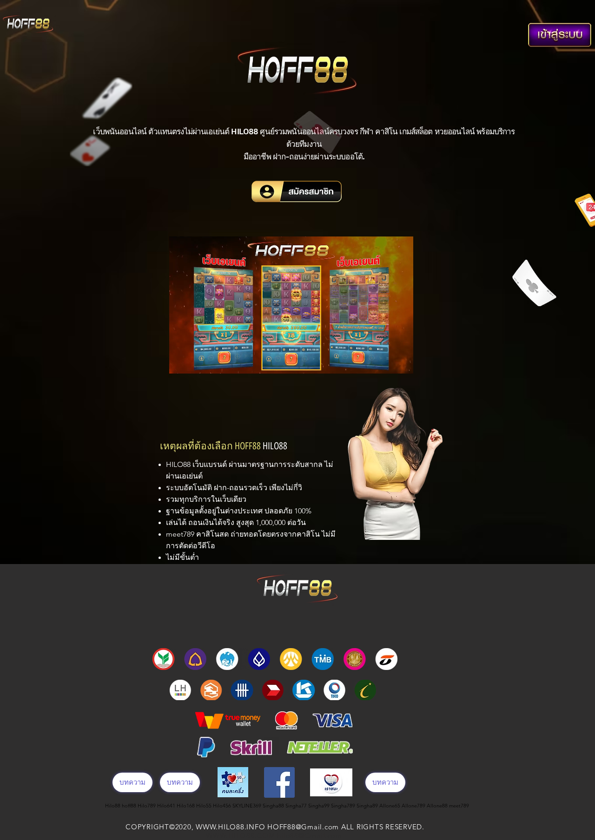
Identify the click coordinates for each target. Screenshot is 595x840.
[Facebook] (279, 782)
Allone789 (414, 805)
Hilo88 (113, 805)
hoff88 (130, 805)
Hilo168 (186, 805)
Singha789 (344, 805)
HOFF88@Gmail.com (303, 826)
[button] (401, 363)
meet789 (181, 534)
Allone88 (438, 805)
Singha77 (296, 805)
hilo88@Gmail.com (309, 835)
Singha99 (319, 805)
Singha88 (274, 805)
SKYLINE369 (247, 805)
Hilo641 (167, 805)
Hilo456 (222, 805)
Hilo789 (147, 805)
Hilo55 (204, 805)
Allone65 (390, 805)
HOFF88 (248, 446)
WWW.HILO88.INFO (230, 826)
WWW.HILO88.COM (240, 835)
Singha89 (368, 805)
